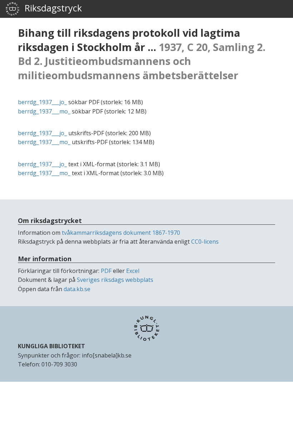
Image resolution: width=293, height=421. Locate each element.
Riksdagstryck (51, 8)
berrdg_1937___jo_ (42, 102)
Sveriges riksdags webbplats (115, 280)
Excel (132, 271)
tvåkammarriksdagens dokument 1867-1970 (121, 233)
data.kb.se (77, 289)
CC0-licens (205, 241)
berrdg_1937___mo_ (44, 111)
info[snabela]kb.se (106, 355)
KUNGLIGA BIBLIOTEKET (51, 346)
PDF (106, 271)
